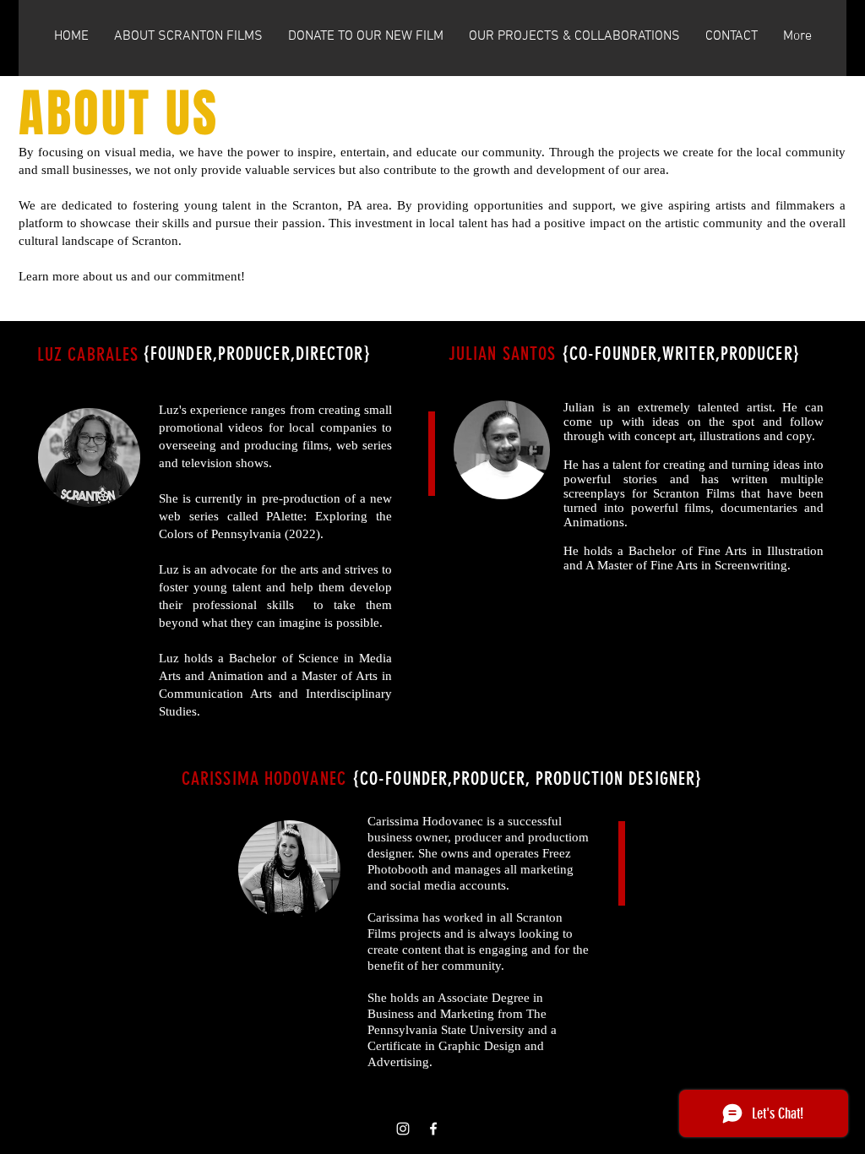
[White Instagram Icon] (402, 1128)
